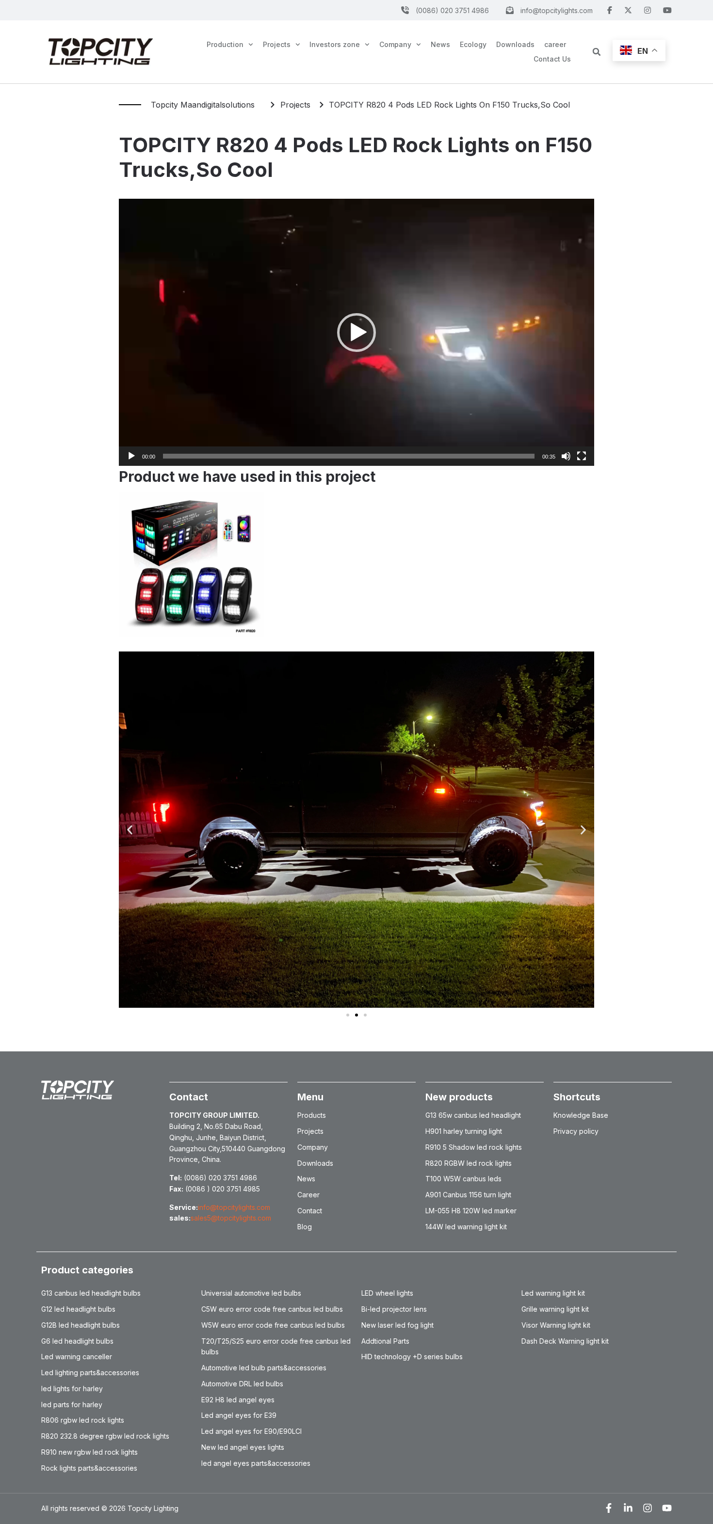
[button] (596, 52)
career (555, 44)
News (440, 44)
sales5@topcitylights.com (231, 1218)
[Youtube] (667, 1508)
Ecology (473, 44)
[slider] (349, 456)
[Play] (131, 456)
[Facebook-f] (609, 1508)
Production (225, 44)
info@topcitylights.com (234, 1207)
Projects (277, 44)
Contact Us (552, 59)
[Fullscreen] (581, 456)
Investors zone (334, 44)
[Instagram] (647, 1508)
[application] (356, 332)
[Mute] (566, 456)
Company (395, 44)
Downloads (515, 44)
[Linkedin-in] (628, 1508)
